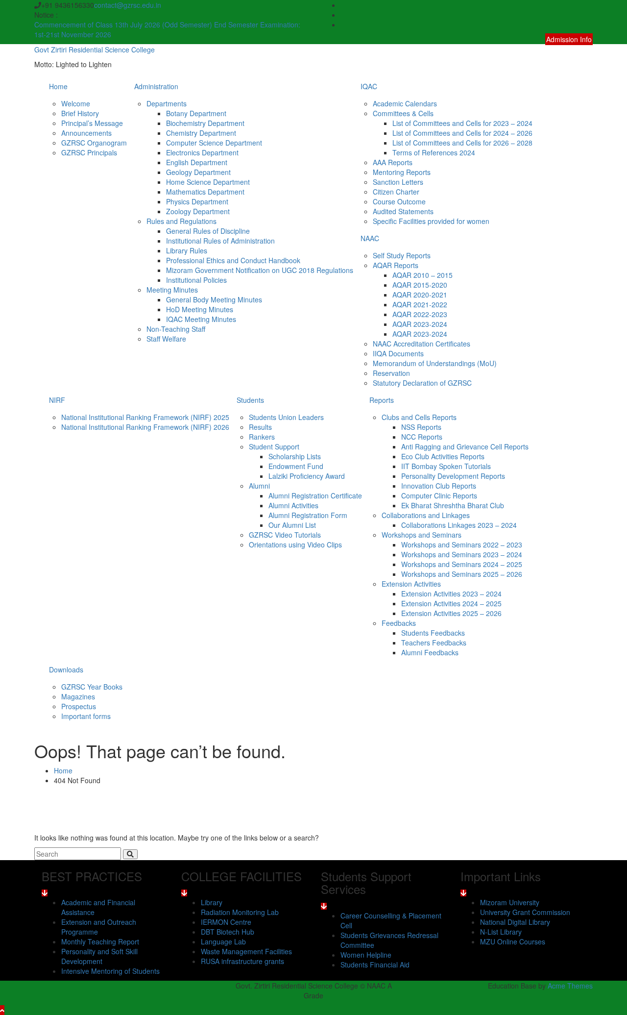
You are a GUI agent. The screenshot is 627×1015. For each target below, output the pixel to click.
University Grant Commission (525, 912)
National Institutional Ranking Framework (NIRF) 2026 (145, 427)
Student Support (274, 446)
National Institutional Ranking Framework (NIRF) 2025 (145, 417)
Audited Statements (403, 211)
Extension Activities (411, 584)
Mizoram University (509, 902)
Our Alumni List (292, 525)
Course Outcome (399, 201)
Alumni (259, 486)
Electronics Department (202, 152)
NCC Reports (421, 437)
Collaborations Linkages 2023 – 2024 (459, 525)
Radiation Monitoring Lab (240, 912)
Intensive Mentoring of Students (110, 971)
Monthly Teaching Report (100, 941)
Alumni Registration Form (307, 515)
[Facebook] (589, 5)
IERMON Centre (226, 922)
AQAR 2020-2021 (419, 294)
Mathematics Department (205, 192)
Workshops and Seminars (421, 535)
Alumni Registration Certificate (315, 495)
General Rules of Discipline (208, 231)
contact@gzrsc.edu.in (127, 5)
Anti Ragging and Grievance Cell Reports (465, 446)
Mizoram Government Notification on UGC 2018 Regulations (259, 270)
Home (58, 86)
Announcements (86, 133)
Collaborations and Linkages (426, 515)
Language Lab (223, 941)
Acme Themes (570, 985)
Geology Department (198, 172)
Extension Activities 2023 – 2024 (451, 593)
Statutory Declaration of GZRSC (422, 383)
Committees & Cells (403, 113)
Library (211, 902)
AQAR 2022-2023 (419, 314)
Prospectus (78, 706)
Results (260, 427)
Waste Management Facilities (246, 951)
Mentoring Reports (402, 172)
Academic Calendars (405, 103)
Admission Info (569, 39)
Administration (156, 86)
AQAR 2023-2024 (419, 324)
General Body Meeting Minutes (214, 299)
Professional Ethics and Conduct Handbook (233, 260)
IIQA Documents (398, 353)
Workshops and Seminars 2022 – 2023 (461, 544)
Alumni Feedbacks (429, 652)
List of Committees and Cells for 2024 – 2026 (462, 133)
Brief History (80, 113)
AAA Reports (392, 162)
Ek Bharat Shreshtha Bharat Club (452, 505)
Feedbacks (399, 623)
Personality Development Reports (453, 476)
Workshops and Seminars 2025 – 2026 (461, 574)
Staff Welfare (166, 339)
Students (250, 400)
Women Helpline (365, 955)
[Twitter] (589, 15)
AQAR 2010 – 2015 (422, 275)
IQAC (369, 86)
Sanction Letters (398, 182)
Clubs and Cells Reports (419, 417)
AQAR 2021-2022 (419, 304)
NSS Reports (421, 427)
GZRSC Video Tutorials (285, 535)
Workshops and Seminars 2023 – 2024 (461, 554)
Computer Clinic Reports (439, 495)
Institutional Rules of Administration (220, 241)
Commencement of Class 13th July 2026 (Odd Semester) (124, 24)
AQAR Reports (395, 265)
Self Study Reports (402, 255)
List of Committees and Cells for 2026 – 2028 (462, 143)
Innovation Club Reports (438, 486)
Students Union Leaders (286, 417)
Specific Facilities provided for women (431, 221)
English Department (196, 162)
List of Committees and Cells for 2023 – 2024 (462, 123)
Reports (381, 400)
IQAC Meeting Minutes (201, 319)
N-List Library (501, 932)
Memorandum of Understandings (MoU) (435, 363)
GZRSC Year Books (91, 687)
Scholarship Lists (294, 456)
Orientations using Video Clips (295, 544)
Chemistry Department (201, 133)
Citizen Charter (396, 192)
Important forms (86, 716)
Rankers (262, 437)
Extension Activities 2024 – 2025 (451, 603)
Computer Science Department (214, 143)
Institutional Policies (196, 280)
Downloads (66, 669)
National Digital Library (515, 922)
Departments (166, 103)
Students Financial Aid (375, 964)
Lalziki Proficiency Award (306, 476)
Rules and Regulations (181, 221)
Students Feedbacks (433, 633)
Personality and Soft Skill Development (99, 956)
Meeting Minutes (172, 290)
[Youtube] (589, 24)
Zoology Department (198, 211)
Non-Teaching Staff (175, 329)
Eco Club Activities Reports (442, 456)
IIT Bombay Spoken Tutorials (446, 466)
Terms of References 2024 (433, 152)
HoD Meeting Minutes (199, 309)
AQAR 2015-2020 (419, 285)
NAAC (370, 238)
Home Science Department (208, 182)
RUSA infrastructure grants (242, 961)
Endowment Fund (295, 466)
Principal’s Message (92, 123)
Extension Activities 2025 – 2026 (451, 613)
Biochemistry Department (205, 123)
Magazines (78, 696)
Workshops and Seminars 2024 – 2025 (461, 564)
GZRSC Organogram (94, 143)
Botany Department (196, 113)
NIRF (57, 400)
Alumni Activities (293, 505)
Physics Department (197, 201)
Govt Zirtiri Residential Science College (94, 49)
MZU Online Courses (512, 941)
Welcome (75, 103)
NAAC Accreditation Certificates (421, 343)
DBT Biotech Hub (227, 932)
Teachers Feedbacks (433, 642)
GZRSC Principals (89, 152)
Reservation (391, 373)
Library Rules (186, 250)
